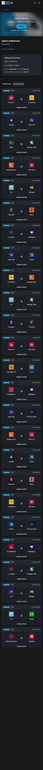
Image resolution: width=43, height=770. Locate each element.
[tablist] (13, 84)
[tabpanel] (21, 368)
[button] (35, 3)
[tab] (7, 84)
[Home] (7, 2)
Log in (30, 30)
